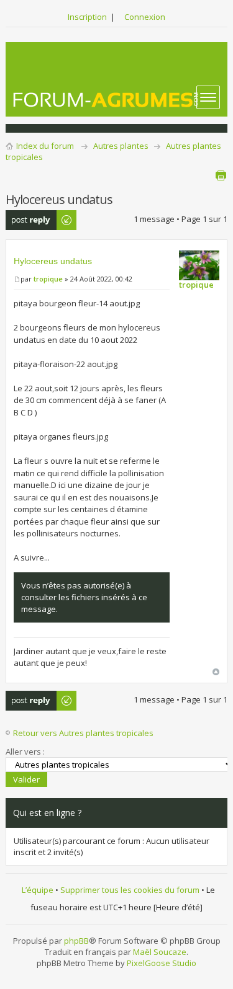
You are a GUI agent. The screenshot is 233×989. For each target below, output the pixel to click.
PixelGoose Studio (161, 963)
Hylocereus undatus (53, 261)
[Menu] (208, 97)
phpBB (76, 940)
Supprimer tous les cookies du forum (129, 889)
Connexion (144, 16)
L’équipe (37, 889)
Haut (215, 671)
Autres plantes (120, 145)
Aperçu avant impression (220, 175)
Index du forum (45, 145)
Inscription (87, 16)
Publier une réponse (27, 220)
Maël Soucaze (159, 951)
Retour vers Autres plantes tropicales (83, 732)
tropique (48, 278)
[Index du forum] (106, 99)
